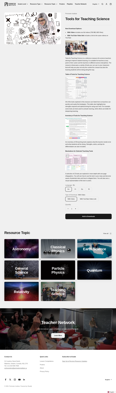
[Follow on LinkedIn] (24, 379)
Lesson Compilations (46, 361)
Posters (62, 4)
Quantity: (68, 204)
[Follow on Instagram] (15, 379)
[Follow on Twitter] (10, 379)
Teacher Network (80, 4)
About (42, 368)
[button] (111, 392)
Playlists (70, 4)
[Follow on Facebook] (5, 379)
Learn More (58, 335)
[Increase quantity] (75, 209)
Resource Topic (49, 4)
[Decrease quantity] (68, 209)
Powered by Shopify (26, 386)
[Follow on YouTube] (19, 379)
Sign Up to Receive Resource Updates (74, 361)
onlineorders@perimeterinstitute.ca (15, 368)
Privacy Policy (44, 371)
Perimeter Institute (71, 13)
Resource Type (35, 4)
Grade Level (22, 4)
